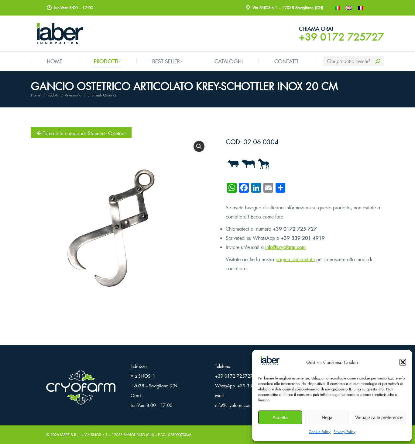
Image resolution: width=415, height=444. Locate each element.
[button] (403, 362)
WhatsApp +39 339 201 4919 (245, 386)
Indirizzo (139, 366)
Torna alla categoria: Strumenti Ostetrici (83, 133)
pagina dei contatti (295, 259)
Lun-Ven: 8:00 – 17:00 (152, 405)
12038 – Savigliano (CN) (155, 386)
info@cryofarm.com (285, 247)
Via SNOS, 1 (143, 376)
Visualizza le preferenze (379, 417)
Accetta (280, 417)
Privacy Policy (344, 431)
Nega (327, 417)
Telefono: (223, 366)
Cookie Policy (320, 431)
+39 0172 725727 (341, 37)
